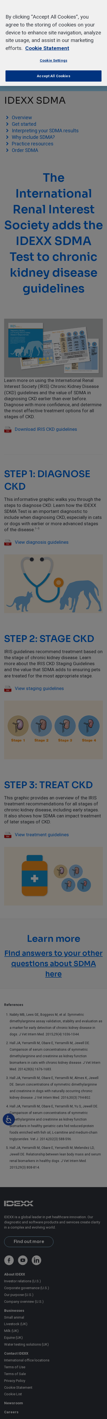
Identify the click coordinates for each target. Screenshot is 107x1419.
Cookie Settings (53, 60)
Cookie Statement (47, 48)
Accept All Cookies (53, 76)
